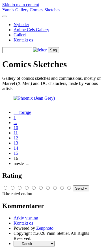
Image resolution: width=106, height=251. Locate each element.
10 (16, 127)
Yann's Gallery (16, 9)
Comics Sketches (45, 9)
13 (16, 143)
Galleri (20, 34)
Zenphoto (44, 228)
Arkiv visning (26, 218)
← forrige (22, 112)
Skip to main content (20, 4)
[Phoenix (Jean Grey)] (34, 98)
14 (16, 148)
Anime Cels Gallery (31, 29)
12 (16, 137)
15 (16, 153)
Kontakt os (23, 39)
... (15, 122)
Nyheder (21, 24)
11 (16, 132)
